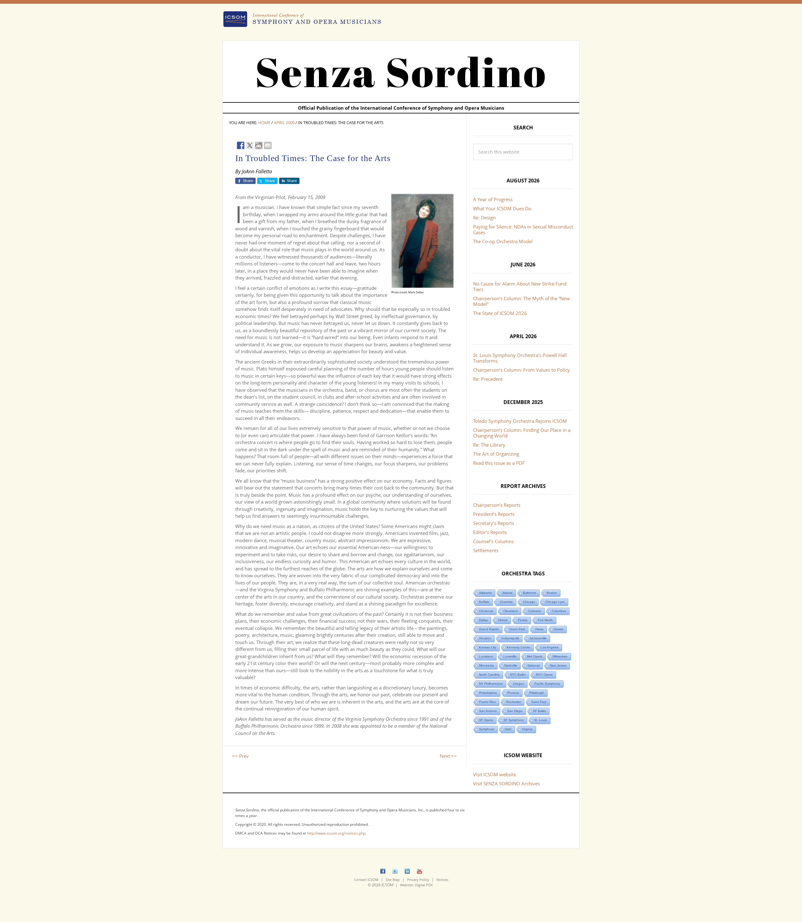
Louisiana (486, 656)
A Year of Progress (493, 199)
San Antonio (488, 711)
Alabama (485, 593)
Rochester (513, 702)
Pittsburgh (536, 692)
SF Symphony (513, 720)
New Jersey (558, 665)
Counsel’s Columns (493, 541)
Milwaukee (560, 656)
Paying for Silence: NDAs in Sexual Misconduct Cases (523, 229)
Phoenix (513, 692)
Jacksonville (538, 638)
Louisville (510, 656)
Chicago (529, 602)
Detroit (503, 620)
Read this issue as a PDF (499, 463)
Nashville (510, 665)
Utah (508, 729)
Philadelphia (488, 692)
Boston (552, 593)
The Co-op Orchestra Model (503, 241)
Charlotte (506, 602)
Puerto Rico (487, 702)
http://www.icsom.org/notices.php (336, 833)
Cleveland (510, 611)
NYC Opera (544, 674)
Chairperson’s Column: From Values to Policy (521, 370)
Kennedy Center (518, 647)
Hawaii (558, 629)
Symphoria (486, 729)
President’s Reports (493, 514)
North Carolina (489, 674)
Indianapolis (510, 638)
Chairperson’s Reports (496, 505)
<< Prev (240, 756)
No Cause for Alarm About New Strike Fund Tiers (519, 286)
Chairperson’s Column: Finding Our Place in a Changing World (521, 433)
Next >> (448, 756)
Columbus (559, 611)
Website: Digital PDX (416, 885)
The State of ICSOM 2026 (500, 313)
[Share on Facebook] (240, 145)
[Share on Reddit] (259, 145)
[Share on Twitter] (249, 145)
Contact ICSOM (366, 879)
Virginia (527, 729)
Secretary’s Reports (493, 523)
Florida (523, 620)
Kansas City (487, 647)
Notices (442, 879)
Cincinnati (486, 611)
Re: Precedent (488, 379)
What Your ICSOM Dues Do (502, 208)
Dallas (483, 620)
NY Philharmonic (491, 683)
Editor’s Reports (490, 532)
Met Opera (534, 656)
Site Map (393, 879)
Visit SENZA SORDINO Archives (506, 783)
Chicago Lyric (555, 602)
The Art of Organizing (496, 454)
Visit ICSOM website (494, 774)
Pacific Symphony (547, 683)
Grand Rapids (489, 629)
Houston (485, 638)
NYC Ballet (518, 674)
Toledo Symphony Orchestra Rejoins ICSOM (520, 421)
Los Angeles (550, 647)
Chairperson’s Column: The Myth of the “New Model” (521, 301)
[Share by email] (268, 145)
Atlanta (507, 593)
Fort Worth (545, 620)
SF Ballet (539, 711)
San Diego (515, 711)
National (533, 665)
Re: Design (484, 217)
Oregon (518, 683)
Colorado (534, 611)
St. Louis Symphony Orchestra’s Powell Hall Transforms (520, 358)
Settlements (485, 550)
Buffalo (484, 602)
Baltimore (529, 593)
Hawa (539, 629)
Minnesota (486, 665)
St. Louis (540, 720)
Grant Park (517, 629)
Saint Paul (538, 702)
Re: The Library (489, 445)
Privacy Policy (418, 879)
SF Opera (486, 720)
